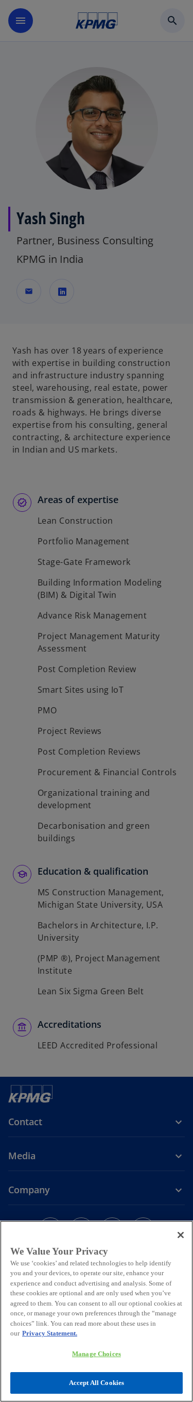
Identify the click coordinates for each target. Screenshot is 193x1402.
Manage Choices (96, 1354)
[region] (96, 1311)
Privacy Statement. (49, 1333)
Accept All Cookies (96, 1383)
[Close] (180, 1235)
